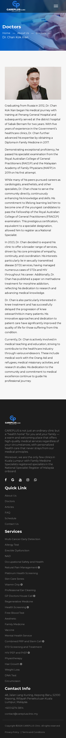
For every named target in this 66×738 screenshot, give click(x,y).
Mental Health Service (18, 635)
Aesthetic (10, 618)
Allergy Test (12, 544)
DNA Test (10, 675)
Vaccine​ (9, 629)
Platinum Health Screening (21, 573)
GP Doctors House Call (19, 595)
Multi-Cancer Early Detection (22, 539)
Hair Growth (12, 664)
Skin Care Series (14, 578)
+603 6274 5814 (14, 707)
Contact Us (11, 523)
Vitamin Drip (12, 584)
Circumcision (12, 680)
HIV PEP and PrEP (16, 652)
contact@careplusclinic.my (21, 713)
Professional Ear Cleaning (20, 590)
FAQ (7, 512)
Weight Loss (12, 669)
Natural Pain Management (21, 567)
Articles (9, 506)
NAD (8, 556)
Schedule (10, 518)
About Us (23, 33)
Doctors (41, 33)
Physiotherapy (13, 658)
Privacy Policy (12, 732)
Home (6, 33)
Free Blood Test (14, 612)
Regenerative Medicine (19, 601)
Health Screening (15, 607)
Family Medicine (15, 624)
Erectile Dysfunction (17, 550)
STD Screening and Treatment (23, 646)
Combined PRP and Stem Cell (23, 641)
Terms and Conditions (33, 732)
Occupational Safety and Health (24, 561)
